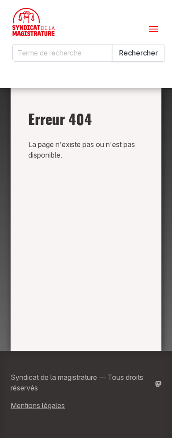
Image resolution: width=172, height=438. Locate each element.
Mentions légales (38, 405)
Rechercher (138, 52)
